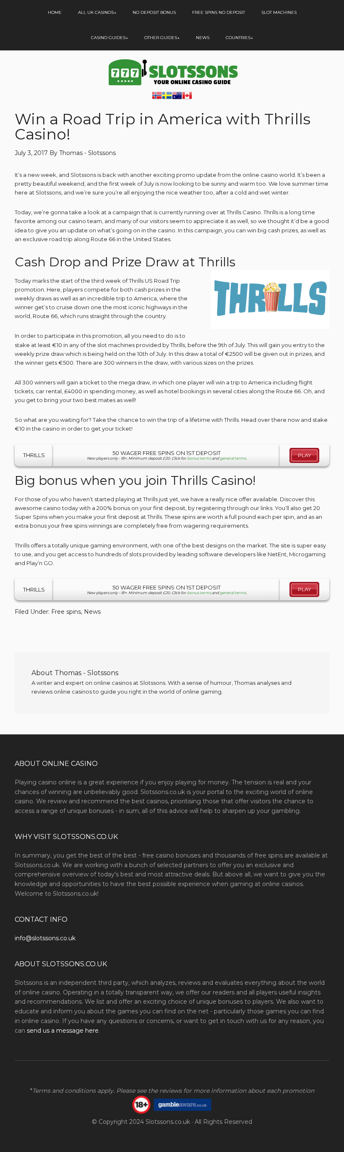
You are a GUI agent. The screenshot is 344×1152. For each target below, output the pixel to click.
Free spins (66, 611)
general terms (233, 458)
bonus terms (199, 458)
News (92, 611)
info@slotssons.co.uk (45, 938)
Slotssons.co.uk (168, 1122)
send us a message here (63, 1030)
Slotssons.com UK (172, 72)
